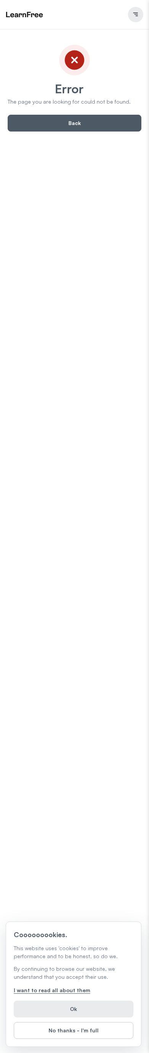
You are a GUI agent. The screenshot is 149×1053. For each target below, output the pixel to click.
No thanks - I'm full (74, 1030)
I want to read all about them (52, 990)
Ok (73, 1009)
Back (74, 123)
